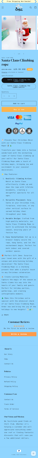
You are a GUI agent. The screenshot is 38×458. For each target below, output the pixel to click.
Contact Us (8, 364)
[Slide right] (23, 53)
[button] (2, 7)
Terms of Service (11, 409)
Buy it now (19, 109)
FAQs (6, 359)
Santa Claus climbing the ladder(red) (18, 80)
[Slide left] (14, 53)
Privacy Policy (10, 377)
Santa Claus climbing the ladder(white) (18, 86)
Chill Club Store (21, 454)
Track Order (9, 404)
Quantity (5, 92)
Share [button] (6, 315)
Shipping (4, 72)
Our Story (8, 354)
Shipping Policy (11, 386)
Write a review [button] (19, 334)
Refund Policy (10, 381)
